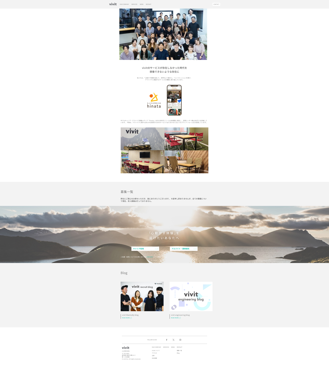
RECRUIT (148, 4)
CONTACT (216, 4)
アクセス (154, 353)
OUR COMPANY (124, 4)
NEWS (141, 4)
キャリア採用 (138, 249)
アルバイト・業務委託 (180, 249)
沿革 (153, 355)
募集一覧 (179, 350)
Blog (178, 353)
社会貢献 (154, 358)
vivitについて (156, 350)
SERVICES (134, 4)
